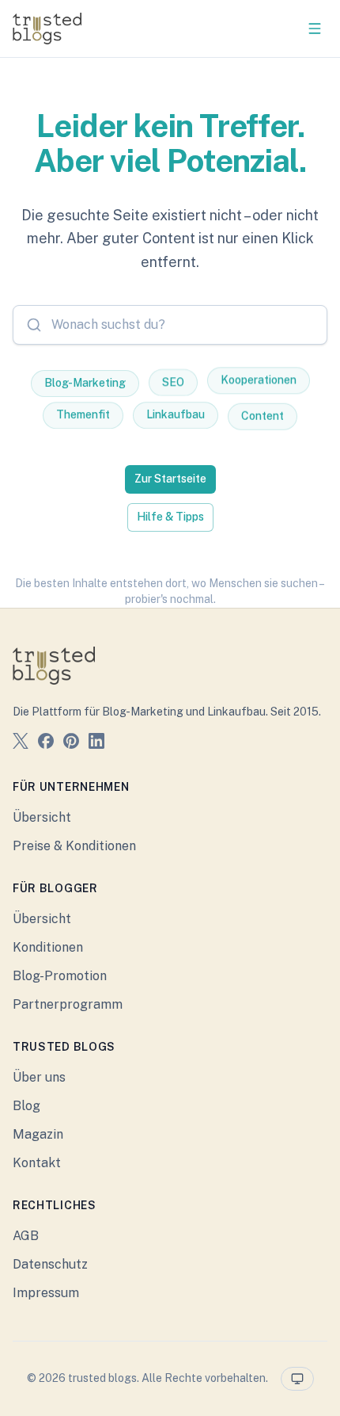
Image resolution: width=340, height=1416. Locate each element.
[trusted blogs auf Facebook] (46, 743)
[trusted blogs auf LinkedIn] (96, 743)
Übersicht (42, 817)
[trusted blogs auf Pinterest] (71, 743)
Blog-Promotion (60, 975)
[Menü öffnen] (314, 28)
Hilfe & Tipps (170, 516)
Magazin (38, 1134)
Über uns (39, 1077)
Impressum (46, 1292)
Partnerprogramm (68, 1004)
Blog (26, 1105)
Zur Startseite (170, 478)
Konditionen (48, 947)
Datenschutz (50, 1264)
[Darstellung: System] (297, 1379)
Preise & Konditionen (74, 845)
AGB (26, 1235)
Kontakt (37, 1162)
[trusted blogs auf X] (20, 743)
